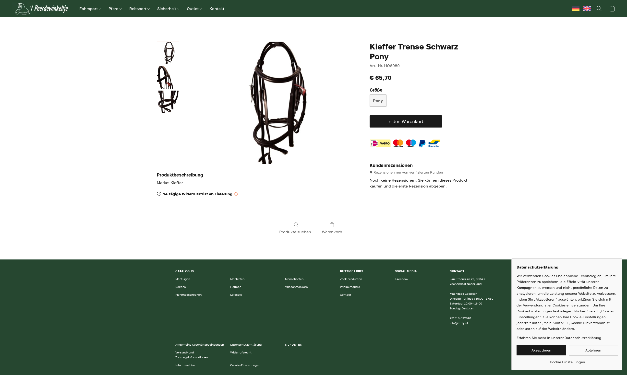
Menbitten (237, 279)
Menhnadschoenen (188, 294)
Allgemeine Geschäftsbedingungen (199, 344)
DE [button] (575, 9)
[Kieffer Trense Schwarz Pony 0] (168, 53)
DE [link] (294, 344)
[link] (567, 360)
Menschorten (294, 279)
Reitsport (138, 8)
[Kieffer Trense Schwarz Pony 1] (168, 77)
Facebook (402, 279)
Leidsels (236, 294)
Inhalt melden (185, 365)
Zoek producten (351, 279)
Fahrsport (89, 8)
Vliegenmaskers (296, 287)
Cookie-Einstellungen (245, 365)
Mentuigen (182, 279)
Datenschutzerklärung (246, 344)
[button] (41, 8)
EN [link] (300, 344)
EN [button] (587, 9)
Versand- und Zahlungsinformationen (191, 355)
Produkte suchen (295, 231)
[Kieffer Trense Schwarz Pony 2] (168, 102)
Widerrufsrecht (241, 352)
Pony (378, 100)
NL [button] (565, 9)
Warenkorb (332, 231)
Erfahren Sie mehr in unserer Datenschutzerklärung (559, 338)
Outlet (193, 8)
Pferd (114, 8)
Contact (345, 294)
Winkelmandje (350, 287)
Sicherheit (167, 8)
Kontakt (216, 8)
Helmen (235, 287)
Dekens (180, 287)
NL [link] (287, 344)
